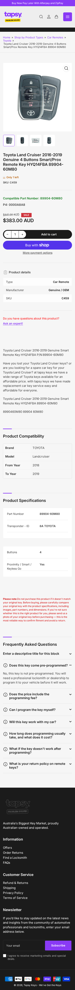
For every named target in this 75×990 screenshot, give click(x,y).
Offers (7, 848)
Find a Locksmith (15, 858)
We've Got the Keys (50, 985)
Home (6, 37)
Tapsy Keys (30, 985)
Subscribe (58, 945)
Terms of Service (15, 898)
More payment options (37, 252)
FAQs (6, 863)
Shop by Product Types (28, 37)
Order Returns (13, 853)
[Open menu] (67, 16)
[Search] (41, 16)
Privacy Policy (13, 893)
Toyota (7, 40)
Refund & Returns (15, 883)
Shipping (9, 888)
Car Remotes (55, 37)
